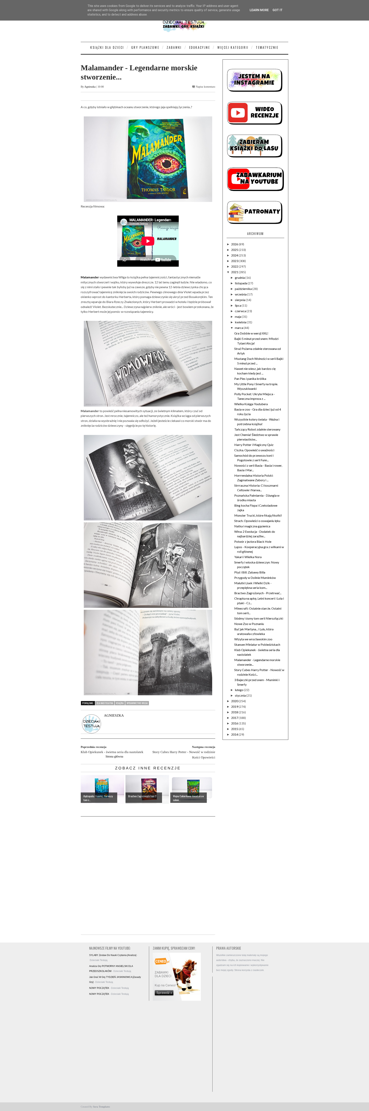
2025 (235, 249)
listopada (241, 283)
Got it (278, 10)
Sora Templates (101, 1106)
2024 (235, 255)
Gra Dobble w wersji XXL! (251, 333)
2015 (235, 729)
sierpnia (240, 300)
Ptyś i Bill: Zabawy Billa (249, 572)
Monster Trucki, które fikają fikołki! (258, 515)
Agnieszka (90, 86)
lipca (238, 305)
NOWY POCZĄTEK (99, 988)
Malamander (90, 277)
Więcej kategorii (232, 47)
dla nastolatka (105, 703)
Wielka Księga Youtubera (251, 404)
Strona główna (114, 756)
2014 (235, 734)
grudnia (240, 277)
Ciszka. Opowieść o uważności (254, 450)
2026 (235, 244)
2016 (235, 723)
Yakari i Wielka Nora (248, 557)
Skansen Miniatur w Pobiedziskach (257, 644)
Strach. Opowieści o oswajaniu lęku (257, 521)
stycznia (240, 695)
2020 (235, 701)
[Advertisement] (244, 1034)
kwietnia (241, 322)
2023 (235, 261)
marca (239, 327)
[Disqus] (148, 876)
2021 (235, 272)
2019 (235, 706)
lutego (239, 690)
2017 (235, 717)
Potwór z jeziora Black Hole (252, 541)
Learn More (259, 10)
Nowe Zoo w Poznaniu (249, 624)
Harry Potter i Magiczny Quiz (253, 444)
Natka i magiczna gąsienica (252, 526)
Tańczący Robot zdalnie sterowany (257, 429)
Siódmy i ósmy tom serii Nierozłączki (258, 618)
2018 (235, 712)
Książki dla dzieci (107, 47)
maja (238, 316)
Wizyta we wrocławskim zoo (253, 639)
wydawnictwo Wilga (137, 703)
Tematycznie (267, 47)
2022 (235, 266)
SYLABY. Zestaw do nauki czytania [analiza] (112, 955)
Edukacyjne (199, 47)
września (241, 294)
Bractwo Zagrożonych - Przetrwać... (257, 593)
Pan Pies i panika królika (250, 378)
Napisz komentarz (205, 86)
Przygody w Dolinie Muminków (255, 577)
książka (120, 703)
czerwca (241, 311)
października (243, 288)
